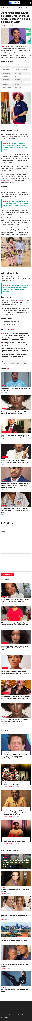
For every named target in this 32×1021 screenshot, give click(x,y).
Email (2, 559)
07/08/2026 (4, 489)
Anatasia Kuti (8, 361)
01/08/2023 (8, 968)
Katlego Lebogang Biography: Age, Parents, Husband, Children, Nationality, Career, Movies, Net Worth (15, 673)
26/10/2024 (16, 843)
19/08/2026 (4, 723)
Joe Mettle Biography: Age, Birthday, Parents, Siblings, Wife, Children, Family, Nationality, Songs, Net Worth (15, 812)
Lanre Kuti (18, 300)
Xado (4, 25)
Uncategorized (7, 619)
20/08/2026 (4, 677)
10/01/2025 (16, 786)
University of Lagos (7, 180)
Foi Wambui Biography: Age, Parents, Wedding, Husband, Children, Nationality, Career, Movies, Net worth (15, 648)
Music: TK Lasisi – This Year (12, 784)
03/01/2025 (16, 816)
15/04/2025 (16, 760)
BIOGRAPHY (5, 432)
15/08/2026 (4, 441)
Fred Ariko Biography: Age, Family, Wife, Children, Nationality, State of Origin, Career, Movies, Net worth (15, 437)
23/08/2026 (4, 392)
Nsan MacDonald (8, 760)
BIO (14, 7)
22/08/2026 (4, 626)
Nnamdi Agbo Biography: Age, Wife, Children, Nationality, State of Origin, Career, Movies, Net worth (14, 510)
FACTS (4, 857)
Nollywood (12, 363)
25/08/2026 (4, 603)
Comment (4, 531)
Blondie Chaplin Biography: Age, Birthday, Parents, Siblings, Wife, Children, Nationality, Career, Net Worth (15, 756)
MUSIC (9, 7)
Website (3, 566)
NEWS (27, 7)
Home (3, 7)
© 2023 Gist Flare (4, 1017)
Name (2, 552)
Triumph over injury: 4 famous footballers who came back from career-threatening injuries (16, 862)
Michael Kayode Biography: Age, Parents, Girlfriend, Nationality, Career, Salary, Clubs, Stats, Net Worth (16, 344)
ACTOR (4, 480)
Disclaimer (20, 1014)
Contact (20, 7)
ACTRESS (5, 408)
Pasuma (19, 363)
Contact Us (3, 1014)
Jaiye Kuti (4, 46)
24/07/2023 (8, 993)
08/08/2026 (4, 464)
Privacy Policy (12, 1014)
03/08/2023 (8, 919)
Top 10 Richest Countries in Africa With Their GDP (15, 940)
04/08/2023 (8, 893)
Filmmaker (16, 361)
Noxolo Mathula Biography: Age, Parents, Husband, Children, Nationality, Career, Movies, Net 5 (15, 350)
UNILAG (25, 363)
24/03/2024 (10, 866)
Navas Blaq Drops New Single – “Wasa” (15, 841)
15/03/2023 (10, 25)
